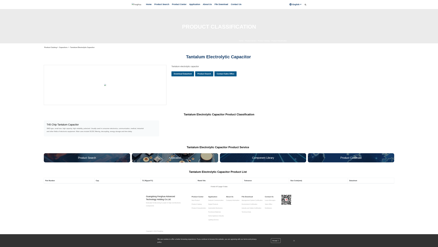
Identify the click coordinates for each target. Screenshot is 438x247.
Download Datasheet (183, 74)
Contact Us (236, 4)
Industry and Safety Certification (251, 208)
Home (149, 4)
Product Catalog (263, 41)
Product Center (179, 4)
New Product (196, 200)
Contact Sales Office (225, 74)
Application (194, 4)
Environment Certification (249, 204)
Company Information (232, 200)
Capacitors (63, 47)
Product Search (161, 4)
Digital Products (213, 204)
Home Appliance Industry (216, 216)
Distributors (268, 208)
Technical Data (246, 212)
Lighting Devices (213, 220)
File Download (221, 4)
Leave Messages (270, 200)
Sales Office (268, 204)
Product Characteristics (199, 208)
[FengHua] (136, 4)
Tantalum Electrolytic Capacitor (82, 47)
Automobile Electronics (215, 208)
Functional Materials (214, 212)
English (294, 4)
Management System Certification (252, 200)
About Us (207, 4)
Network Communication (216, 200)
